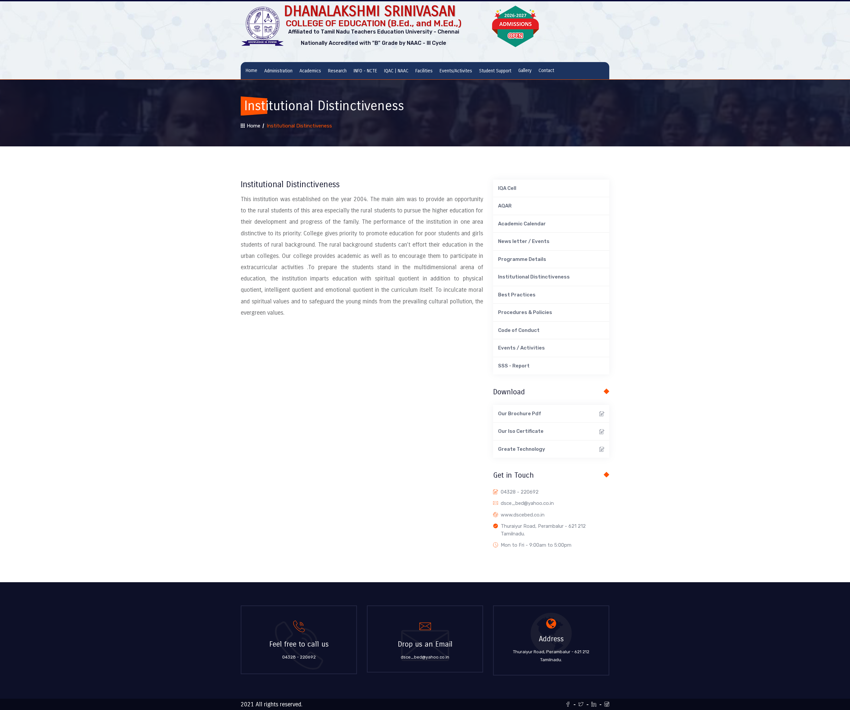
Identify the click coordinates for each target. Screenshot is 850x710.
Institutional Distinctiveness (534, 277)
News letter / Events (524, 241)
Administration (278, 71)
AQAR (505, 206)
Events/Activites (456, 71)
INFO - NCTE (365, 71)
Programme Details (522, 259)
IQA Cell (507, 188)
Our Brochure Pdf (519, 414)
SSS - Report (514, 366)
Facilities (424, 71)
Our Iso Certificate (521, 431)
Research (337, 71)
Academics (310, 71)
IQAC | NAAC (396, 71)
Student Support (495, 71)
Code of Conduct (519, 330)
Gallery (525, 70)
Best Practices (517, 295)
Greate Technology (521, 449)
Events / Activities (521, 348)
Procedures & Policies (525, 312)
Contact (546, 70)
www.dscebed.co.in (523, 515)
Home (251, 70)
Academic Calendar (522, 224)
